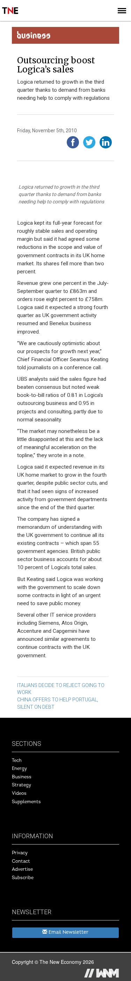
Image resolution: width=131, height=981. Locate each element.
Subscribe (23, 878)
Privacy (20, 853)
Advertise (22, 869)
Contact (21, 861)
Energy (19, 768)
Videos (19, 793)
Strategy (21, 785)
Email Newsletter (67, 932)
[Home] (10, 5)
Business (21, 777)
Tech (17, 760)
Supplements (26, 802)
